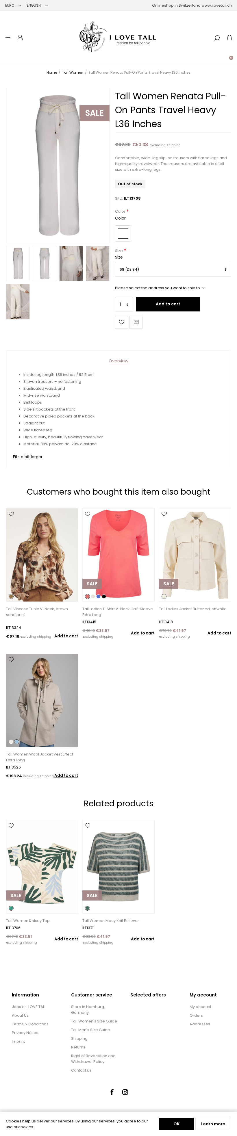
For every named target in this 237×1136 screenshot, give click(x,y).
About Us (20, 1015)
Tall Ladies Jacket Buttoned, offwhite (193, 609)
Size (119, 250)
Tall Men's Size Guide (90, 1030)
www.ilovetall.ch (216, 5)
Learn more (213, 1124)
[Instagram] (125, 1092)
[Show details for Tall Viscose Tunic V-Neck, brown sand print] (42, 554)
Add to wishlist (121, 322)
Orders (196, 1015)
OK (176, 1124)
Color (120, 211)
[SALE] (92, 601)
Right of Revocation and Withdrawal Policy (93, 1058)
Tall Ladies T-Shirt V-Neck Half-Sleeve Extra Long (117, 611)
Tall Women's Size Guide (94, 1021)
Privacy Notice (25, 1032)
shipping (173, 145)
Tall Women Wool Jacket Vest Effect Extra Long (39, 757)
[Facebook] (112, 1092)
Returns (78, 1047)
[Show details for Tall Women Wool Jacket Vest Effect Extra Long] (42, 700)
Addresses (200, 1024)
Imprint (18, 1041)
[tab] (118, 360)
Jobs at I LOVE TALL (29, 1006)
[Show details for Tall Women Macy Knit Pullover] (118, 866)
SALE (94, 113)
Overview (118, 361)
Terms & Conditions (30, 1024)
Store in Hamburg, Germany (88, 1009)
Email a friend (135, 322)
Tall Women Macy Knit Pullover (110, 920)
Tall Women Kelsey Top (28, 920)
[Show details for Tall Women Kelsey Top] (42, 866)
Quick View (11, 522)
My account (200, 1006)
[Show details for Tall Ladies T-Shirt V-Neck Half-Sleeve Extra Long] (118, 554)
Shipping (79, 1038)
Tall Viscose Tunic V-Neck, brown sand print (37, 611)
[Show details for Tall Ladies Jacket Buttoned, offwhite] (195, 554)
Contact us (81, 1070)
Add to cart (168, 304)
